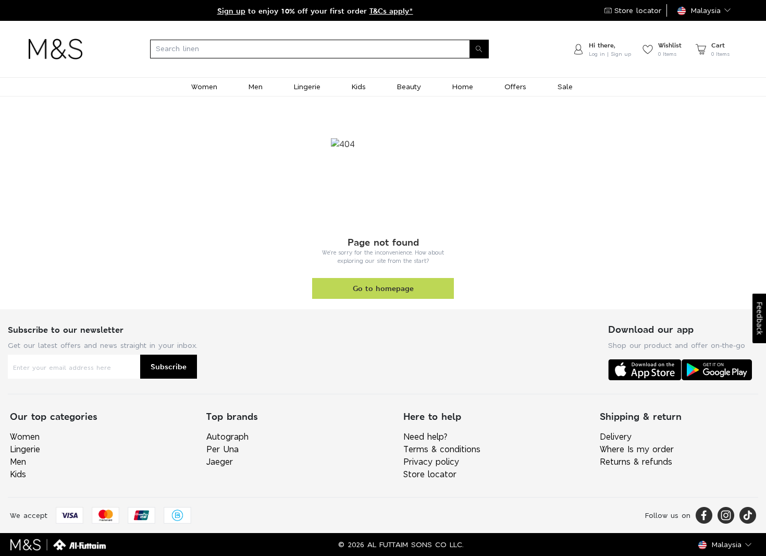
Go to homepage (383, 288)
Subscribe (169, 366)
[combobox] (327, 49)
